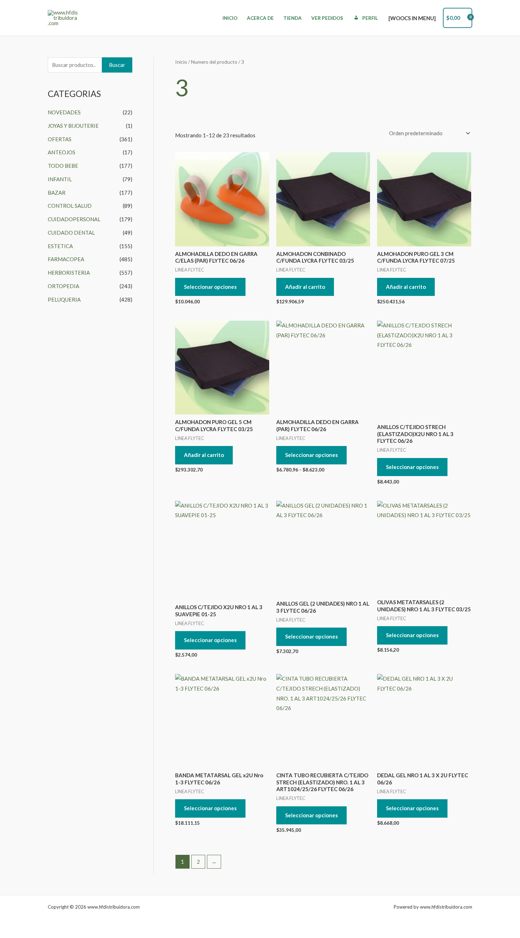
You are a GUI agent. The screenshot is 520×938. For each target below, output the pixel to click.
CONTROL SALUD (70, 205)
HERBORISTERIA (69, 272)
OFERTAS (59, 139)
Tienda (292, 18)
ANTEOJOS (61, 152)
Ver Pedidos (327, 18)
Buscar (117, 65)
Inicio (230, 18)
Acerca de (260, 18)
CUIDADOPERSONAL (74, 219)
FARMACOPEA (66, 259)
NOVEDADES (64, 112)
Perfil (370, 18)
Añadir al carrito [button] (305, 287)
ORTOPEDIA (63, 286)
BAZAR (56, 192)
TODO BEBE (63, 165)
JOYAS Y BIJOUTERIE (73, 125)
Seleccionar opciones (210, 287)
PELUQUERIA (64, 299)
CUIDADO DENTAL (71, 232)
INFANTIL (60, 179)
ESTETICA (60, 246)
